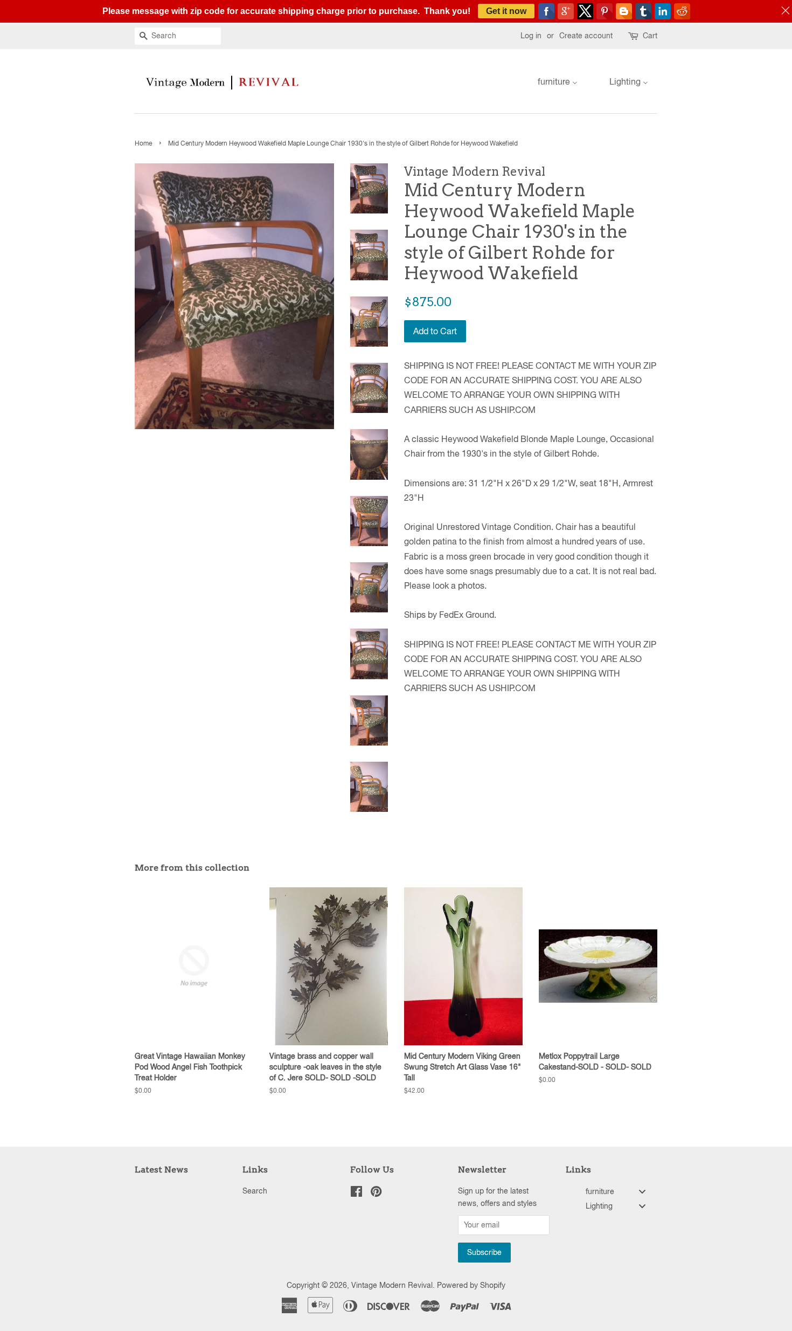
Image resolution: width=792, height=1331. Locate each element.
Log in (530, 35)
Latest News (161, 1169)
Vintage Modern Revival (392, 1285)
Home (143, 143)
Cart (650, 35)
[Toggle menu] (642, 1191)
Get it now (506, 11)
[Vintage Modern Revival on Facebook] (356, 1193)
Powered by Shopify (471, 1285)
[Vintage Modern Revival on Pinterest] (376, 1193)
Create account (586, 35)
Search (254, 1191)
